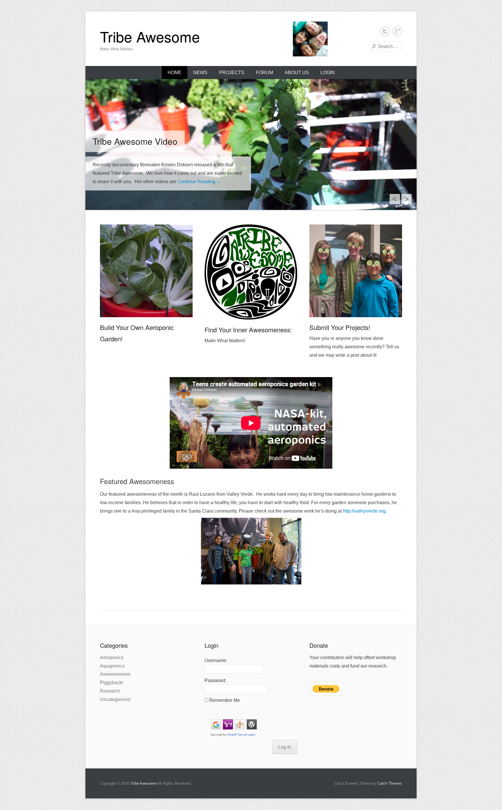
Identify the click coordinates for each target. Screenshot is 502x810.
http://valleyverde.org (364, 511)
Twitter (385, 31)
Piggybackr (111, 682)
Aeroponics (111, 657)
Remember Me (224, 700)
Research (110, 690)
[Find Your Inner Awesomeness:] (251, 272)
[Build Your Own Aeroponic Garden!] (146, 270)
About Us (297, 72)
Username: (216, 660)
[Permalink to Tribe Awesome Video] (251, 144)
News (200, 72)
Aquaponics (112, 665)
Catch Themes (389, 783)
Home (175, 72)
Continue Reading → (199, 181)
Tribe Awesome (150, 36)
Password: (215, 680)
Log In (284, 747)
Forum (264, 72)
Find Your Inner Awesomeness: (248, 329)
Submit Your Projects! (339, 327)
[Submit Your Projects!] (355, 270)
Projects (231, 72)
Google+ (397, 31)
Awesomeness (115, 674)
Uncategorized (115, 699)
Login (327, 72)
